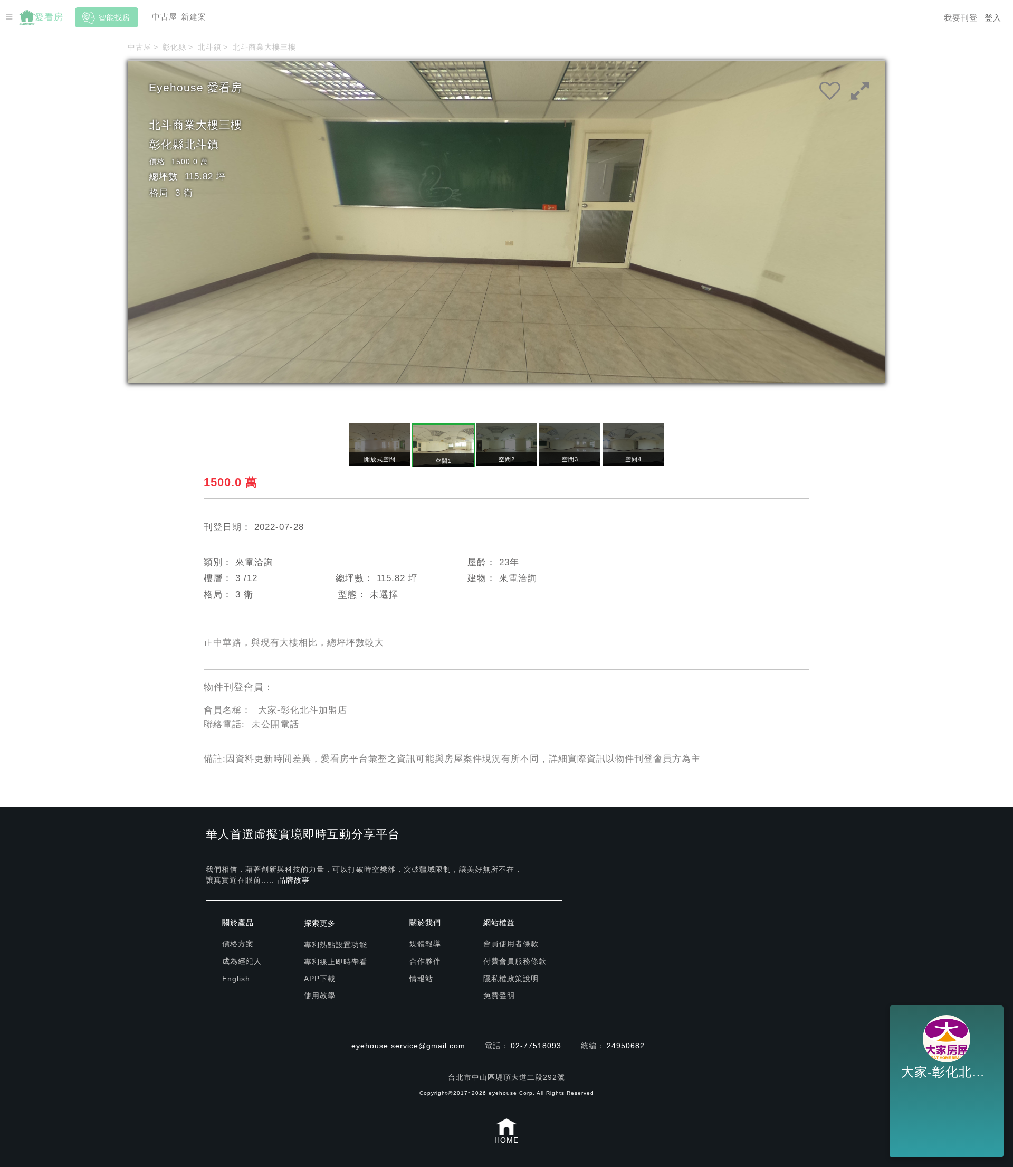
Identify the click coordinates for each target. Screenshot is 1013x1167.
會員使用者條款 (511, 944)
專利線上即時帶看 (335, 961)
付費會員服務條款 (515, 961)
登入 (993, 17)
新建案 (193, 16)
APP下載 (320, 978)
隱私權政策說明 (511, 978)
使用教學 (320, 995)
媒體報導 (425, 944)
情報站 (421, 978)
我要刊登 (961, 17)
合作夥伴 (425, 961)
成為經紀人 (242, 961)
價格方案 (238, 944)
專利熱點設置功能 (335, 945)
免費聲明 (499, 995)
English (236, 978)
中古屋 (164, 16)
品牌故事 (294, 880)
